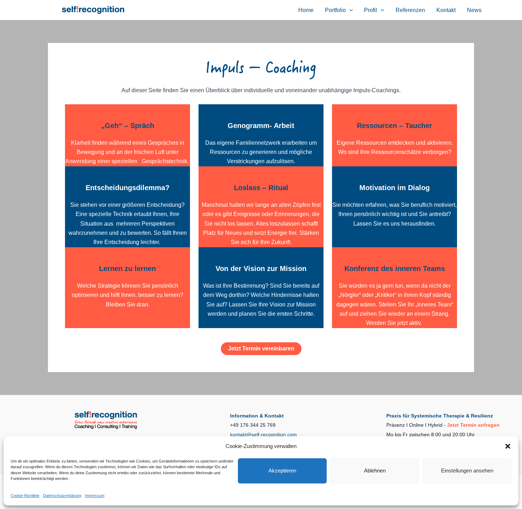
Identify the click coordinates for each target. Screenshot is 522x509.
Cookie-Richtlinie (25, 495)
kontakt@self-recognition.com (263, 434)
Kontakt (446, 10)
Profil (370, 10)
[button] (507, 446)
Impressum (94, 495)
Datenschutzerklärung (62, 495)
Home (306, 10)
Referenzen (410, 10)
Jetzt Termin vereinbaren (261, 348)
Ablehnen (375, 470)
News (474, 10)
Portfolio (335, 10)
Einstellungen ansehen (467, 470)
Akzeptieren (282, 470)
